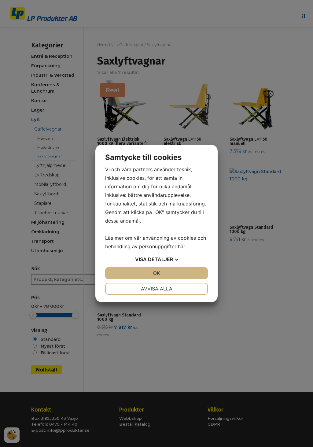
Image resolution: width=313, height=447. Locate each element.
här (181, 246)
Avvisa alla (156, 289)
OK (156, 273)
